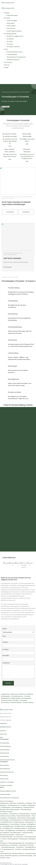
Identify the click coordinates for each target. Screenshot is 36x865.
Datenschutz (3, 734)
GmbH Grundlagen (12, 20)
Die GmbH (7, 18)
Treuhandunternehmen (8, 849)
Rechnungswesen (18, 836)
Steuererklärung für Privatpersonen (16, 57)
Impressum (3, 730)
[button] (6, 106)
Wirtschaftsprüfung (26, 809)
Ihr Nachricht (6, 663)
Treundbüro (18, 849)
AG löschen (10, 44)
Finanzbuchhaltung (28, 702)
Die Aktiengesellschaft (10, 33)
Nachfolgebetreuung (8, 826)
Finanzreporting (21, 818)
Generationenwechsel (16, 820)
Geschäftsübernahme (6, 822)
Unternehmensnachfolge (26, 855)
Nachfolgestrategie (15, 832)
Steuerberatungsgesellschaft (16, 843)
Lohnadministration (12, 54)
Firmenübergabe (4, 820)
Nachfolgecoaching (19, 826)
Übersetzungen (4, 778)
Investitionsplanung (18, 822)
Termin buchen (8, 62)
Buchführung (21, 694)
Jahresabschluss (4, 753)
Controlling (27, 696)
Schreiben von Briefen (6, 785)
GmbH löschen (11, 28)
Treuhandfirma (20, 847)
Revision (4, 839)
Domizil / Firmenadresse (6, 801)
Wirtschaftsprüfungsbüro (13, 809)
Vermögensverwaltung (6, 811)
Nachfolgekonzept (8, 828)
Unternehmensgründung (11, 855)
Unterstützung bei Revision (7, 759)
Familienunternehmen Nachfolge (10, 700)
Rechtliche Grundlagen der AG (15, 36)
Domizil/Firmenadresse (13, 59)
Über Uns (6, 65)
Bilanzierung (13, 694)
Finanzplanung (12, 818)
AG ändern (10, 41)
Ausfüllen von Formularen (7, 782)
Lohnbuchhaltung (4, 749)
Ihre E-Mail (6, 655)
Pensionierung (4, 775)
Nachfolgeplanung (10, 830)
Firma (4, 636)
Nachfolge (23, 824)
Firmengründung (4, 743)
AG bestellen (10, 39)
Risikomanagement (12, 839)
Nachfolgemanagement (20, 828)
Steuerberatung (23, 839)
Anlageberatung (5, 694)
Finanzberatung (5, 702)
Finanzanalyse (24, 700)
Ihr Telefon (6, 649)
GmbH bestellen (11, 25)
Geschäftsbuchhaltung (29, 820)
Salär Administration (12, 15)
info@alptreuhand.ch (5, 727)
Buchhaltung (29, 694)
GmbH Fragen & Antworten (14, 31)
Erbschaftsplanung (26, 698)
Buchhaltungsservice (18, 696)
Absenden (8, 683)
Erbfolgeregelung (15, 698)
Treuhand (6, 13)
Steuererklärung (4, 756)
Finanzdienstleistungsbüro (23, 816)
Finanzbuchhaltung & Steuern (15, 52)
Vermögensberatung (27, 832)
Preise (6, 49)
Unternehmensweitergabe (7, 834)
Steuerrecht (30, 845)
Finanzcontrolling (11, 816)
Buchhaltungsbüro (6, 696)
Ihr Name (5, 642)
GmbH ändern (10, 23)
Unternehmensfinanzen (18, 853)
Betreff (5, 628)
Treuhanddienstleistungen (8, 847)
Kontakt (6, 67)
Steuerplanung (14, 845)
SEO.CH (11, 864)
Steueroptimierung (5, 768)
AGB (1, 737)
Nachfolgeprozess (21, 830)
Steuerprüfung (23, 845)
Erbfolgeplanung (5, 698)
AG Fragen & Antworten (13, 46)
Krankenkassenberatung (6, 772)
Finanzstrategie (31, 818)
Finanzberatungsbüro (16, 702)
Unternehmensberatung (28, 849)
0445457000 (3, 723)
